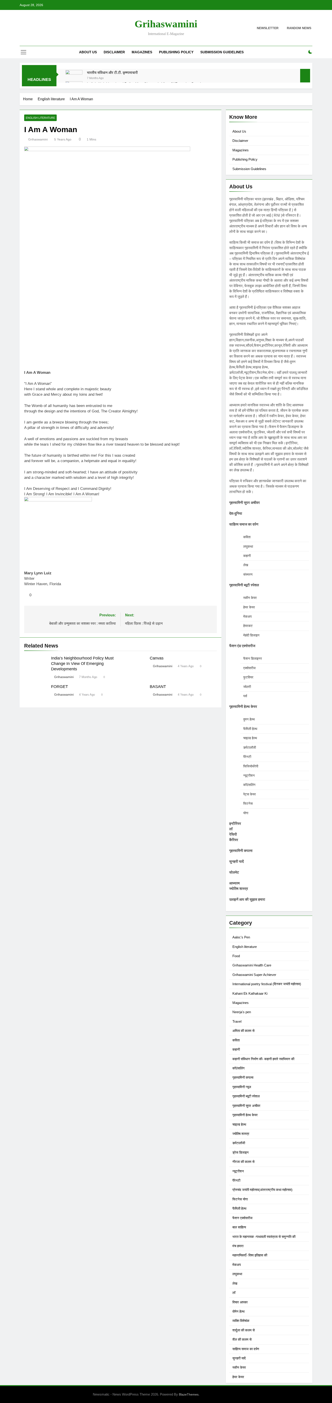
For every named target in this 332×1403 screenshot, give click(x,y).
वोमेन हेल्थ (238, 1311)
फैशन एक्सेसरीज (242, 1218)
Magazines (142, 52)
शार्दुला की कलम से (243, 1330)
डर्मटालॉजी (238, 1143)
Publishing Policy (176, 52)
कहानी (236, 1049)
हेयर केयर (238, 1377)
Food (236, 956)
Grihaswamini (166, 24)
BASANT (158, 686)
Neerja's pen (241, 1012)
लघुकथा (237, 1274)
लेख (234, 1283)
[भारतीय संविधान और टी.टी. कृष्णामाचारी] (73, 78)
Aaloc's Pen (241, 937)
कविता (236, 1040)
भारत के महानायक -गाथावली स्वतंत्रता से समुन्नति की (263, 1237)
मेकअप (236, 1265)
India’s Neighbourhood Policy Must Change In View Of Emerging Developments (82, 663)
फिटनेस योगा (240, 1199)
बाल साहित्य (239, 1227)
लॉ (233, 1293)
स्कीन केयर (239, 1367)
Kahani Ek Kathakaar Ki (249, 993)
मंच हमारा (237, 1246)
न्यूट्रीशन (238, 1171)
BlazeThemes (189, 1394)
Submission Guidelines (222, 52)
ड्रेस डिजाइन (240, 1152)
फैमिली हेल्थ (239, 1208)
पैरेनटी (236, 1180)
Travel (236, 1021)
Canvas (157, 658)
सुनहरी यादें (239, 1358)
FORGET (59, 686)
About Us (88, 52)
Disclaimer (114, 52)
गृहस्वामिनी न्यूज (241, 1087)
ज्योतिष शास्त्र (240, 1134)
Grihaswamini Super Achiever (254, 975)
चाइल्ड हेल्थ (239, 1124)
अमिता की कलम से (243, 1031)
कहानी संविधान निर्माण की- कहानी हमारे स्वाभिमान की (263, 1059)
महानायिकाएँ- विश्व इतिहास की (249, 1255)
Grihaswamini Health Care (251, 965)
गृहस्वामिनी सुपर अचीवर (246, 1106)
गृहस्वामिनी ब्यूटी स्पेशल (246, 1096)
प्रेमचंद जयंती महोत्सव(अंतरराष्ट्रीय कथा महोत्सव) (262, 1190)
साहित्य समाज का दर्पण (245, 1349)
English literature (40, 117)
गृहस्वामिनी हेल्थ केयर (245, 1115)
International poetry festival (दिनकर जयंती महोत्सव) (266, 984)
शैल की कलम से (242, 1339)
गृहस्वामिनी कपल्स (242, 1077)
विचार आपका (240, 1302)
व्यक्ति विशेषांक (240, 1321)
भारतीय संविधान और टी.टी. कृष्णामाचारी (112, 72)
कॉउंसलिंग (238, 1068)
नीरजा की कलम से (243, 1162)
